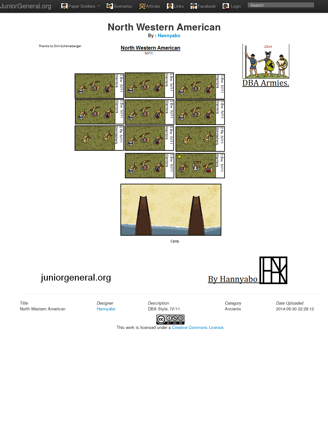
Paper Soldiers (82, 6)
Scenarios (123, 6)
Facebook (207, 6)
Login (235, 6)
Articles (153, 6)
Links (179, 6)
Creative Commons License (197, 327)
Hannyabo (169, 35)
